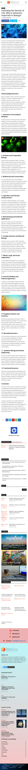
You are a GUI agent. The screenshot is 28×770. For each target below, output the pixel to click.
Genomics (7, 6)
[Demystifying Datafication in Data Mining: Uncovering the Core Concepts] (22, 734)
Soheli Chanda (5, 548)
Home (2, 6)
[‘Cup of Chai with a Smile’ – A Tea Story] (14, 573)
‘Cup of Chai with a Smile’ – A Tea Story (13, 578)
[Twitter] (10, 420)
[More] (19, 20)
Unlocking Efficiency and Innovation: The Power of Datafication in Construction (12, 467)
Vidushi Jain (5, 564)
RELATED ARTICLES (6, 442)
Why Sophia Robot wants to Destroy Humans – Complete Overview (14, 479)
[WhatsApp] (16, 420)
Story (2, 695)
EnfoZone (3, 657)
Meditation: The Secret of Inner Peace (17, 504)
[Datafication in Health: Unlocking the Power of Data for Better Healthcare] (21, 602)
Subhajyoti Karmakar (7, 17)
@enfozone (16, 637)
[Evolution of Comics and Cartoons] (4, 519)
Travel (2, 685)
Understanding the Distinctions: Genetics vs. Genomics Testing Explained (17, 447)
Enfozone (16, 630)
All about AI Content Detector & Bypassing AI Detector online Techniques (13, 463)
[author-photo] (14, 433)
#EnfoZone (15, 634)
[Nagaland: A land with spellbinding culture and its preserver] (4, 514)
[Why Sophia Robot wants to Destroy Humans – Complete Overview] (4, 500)
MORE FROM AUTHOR (17, 442)
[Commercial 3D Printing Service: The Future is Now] (21, 589)
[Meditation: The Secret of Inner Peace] (4, 506)
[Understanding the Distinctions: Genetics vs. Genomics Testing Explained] (4, 447)
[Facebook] (7, 420)
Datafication (3, 709)
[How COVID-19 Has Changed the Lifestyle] (7, 602)
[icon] (10, 630)
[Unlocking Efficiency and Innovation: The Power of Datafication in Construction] (22, 713)
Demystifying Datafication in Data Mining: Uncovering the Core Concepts (14, 475)
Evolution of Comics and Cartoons (16, 517)
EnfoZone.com (11, 764)
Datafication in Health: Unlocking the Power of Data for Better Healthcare (13, 471)
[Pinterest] (13, 420)
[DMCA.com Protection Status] (8, 668)
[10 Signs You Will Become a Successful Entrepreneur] (7, 589)
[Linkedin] (19, 420)
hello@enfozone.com (19, 641)
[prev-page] (2, 452)
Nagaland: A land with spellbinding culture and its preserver (8, 688)
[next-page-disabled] (4, 452)
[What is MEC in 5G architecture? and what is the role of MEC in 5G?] (4, 526)
